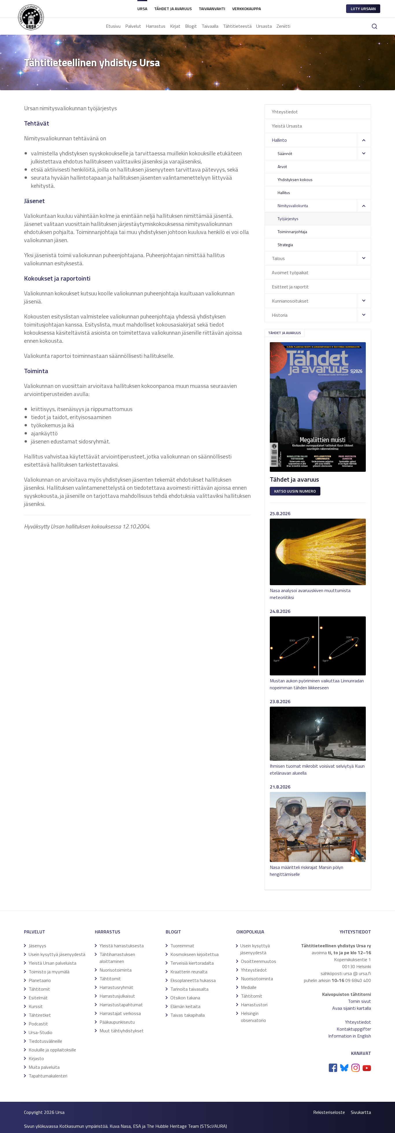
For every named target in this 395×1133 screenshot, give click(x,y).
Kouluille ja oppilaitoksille (52, 1049)
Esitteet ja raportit (290, 286)
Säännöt (285, 153)
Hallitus (284, 192)
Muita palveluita (44, 1067)
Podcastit (38, 1023)
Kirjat (175, 26)
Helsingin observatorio (253, 1017)
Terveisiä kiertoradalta (192, 962)
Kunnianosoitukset (290, 300)
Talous (278, 258)
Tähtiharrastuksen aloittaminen (117, 958)
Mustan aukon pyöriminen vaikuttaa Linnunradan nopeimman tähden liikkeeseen (317, 684)
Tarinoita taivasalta (189, 988)
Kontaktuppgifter (354, 1028)
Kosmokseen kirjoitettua (194, 954)
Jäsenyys (37, 945)
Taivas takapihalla (187, 1015)
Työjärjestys (288, 218)
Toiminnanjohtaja (292, 232)
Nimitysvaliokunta (293, 205)
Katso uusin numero (295, 491)
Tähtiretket (40, 1015)
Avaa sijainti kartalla (351, 1008)
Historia (279, 315)
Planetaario (40, 980)
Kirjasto (36, 1058)
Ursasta (264, 26)
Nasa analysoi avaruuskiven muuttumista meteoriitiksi (310, 594)
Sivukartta (361, 1112)
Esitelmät (38, 997)
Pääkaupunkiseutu (117, 1021)
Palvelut (133, 26)
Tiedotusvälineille (45, 1041)
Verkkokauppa (246, 8)
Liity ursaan (363, 8)
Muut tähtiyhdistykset (121, 1030)
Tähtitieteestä (237, 26)
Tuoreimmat (182, 945)
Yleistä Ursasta (287, 125)
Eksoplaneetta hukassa (193, 980)
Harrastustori (254, 1004)
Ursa (142, 8)
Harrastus (155, 26)
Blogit (191, 26)
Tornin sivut (359, 1001)
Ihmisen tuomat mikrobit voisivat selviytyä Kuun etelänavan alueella (317, 769)
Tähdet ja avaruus (173, 8)
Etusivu (113, 26)
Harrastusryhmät (116, 987)
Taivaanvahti (212, 8)
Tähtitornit (39, 988)
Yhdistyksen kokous (295, 179)
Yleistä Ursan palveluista (52, 962)
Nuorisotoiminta (115, 969)
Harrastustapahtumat (121, 1004)
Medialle (248, 987)
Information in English (349, 1035)
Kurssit (36, 1006)
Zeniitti (283, 26)
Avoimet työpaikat (290, 272)
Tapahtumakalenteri (48, 1075)
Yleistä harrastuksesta (121, 945)
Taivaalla (210, 26)
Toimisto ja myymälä (49, 971)
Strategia (285, 245)
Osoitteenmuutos (258, 961)
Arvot (282, 166)
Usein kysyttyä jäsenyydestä (57, 954)
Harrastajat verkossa (120, 1013)
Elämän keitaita (185, 1006)
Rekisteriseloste (329, 1112)
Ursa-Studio (40, 1032)
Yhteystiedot (285, 111)
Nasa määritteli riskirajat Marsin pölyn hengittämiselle (306, 871)
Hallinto (279, 140)
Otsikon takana (185, 997)
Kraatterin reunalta (188, 971)
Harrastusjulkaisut (117, 995)
